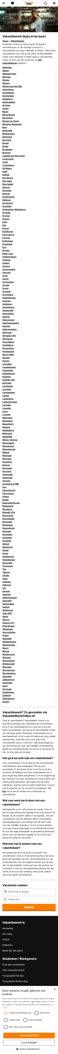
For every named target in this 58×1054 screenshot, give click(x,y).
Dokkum (6, 200)
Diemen (6, 193)
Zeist (4, 686)
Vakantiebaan (17, 41)
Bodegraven (8, 133)
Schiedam (7, 534)
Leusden (6, 408)
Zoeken (29, 907)
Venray (5, 619)
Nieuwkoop (8, 446)
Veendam (7, 600)
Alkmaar (6, 77)
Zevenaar (7, 689)
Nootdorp (7, 462)
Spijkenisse (8, 556)
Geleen (5, 263)
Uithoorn (6, 585)
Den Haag (7, 181)
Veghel (5, 607)
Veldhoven (7, 610)
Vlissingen (7, 629)
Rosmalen (7, 522)
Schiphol (6, 540)
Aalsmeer (7, 67)
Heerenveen (8, 320)
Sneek (5, 550)
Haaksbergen (9, 297)
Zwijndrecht (8, 698)
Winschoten (8, 660)
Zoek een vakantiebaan (13, 964)
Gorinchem (8, 282)
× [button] (55, 989)
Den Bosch (7, 178)
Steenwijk (7, 563)
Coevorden (8, 159)
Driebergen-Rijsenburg (14, 209)
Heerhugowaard (10, 323)
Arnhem (6, 105)
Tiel (4, 569)
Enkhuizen (7, 241)
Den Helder (7, 184)
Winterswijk (8, 664)
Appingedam (8, 102)
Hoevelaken (8, 342)
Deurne (6, 187)
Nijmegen (7, 455)
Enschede (7, 244)
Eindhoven (7, 231)
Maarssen (7, 417)
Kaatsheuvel (8, 373)
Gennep (6, 272)
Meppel (6, 427)
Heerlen (6, 326)
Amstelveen (8, 92)
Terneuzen (7, 566)
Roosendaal (8, 518)
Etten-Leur (7, 253)
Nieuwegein (8, 443)
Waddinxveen (9, 641)
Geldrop (6, 260)
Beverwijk (7, 130)
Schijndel (7, 537)
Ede (4, 225)
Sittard (5, 544)
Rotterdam (7, 525)
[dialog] (29, 1020)
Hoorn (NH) (8, 354)
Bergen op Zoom (10, 121)
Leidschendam (9, 402)
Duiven (5, 219)
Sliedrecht (7, 547)
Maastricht (7, 424)
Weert (5, 648)
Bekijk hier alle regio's (12, 950)
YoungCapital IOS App (13, 975)
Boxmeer (6, 140)
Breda (5, 146)
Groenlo (6, 291)
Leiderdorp (8, 398)
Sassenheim (8, 528)
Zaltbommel (8, 679)
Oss (4, 487)
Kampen (6, 376)
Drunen (6, 215)
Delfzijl (5, 174)
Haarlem (6, 301)
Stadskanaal (8, 559)
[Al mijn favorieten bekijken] (12, 3)
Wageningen (8, 645)
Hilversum (7, 339)
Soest (5, 553)
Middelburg (8, 430)
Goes (5, 275)
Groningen (7, 294)
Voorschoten (8, 632)
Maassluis (7, 421)
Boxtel (5, 143)
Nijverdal (6, 458)
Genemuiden (8, 269)
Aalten (5, 70)
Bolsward (7, 137)
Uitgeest (6, 581)
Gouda (5, 285)
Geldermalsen (9, 256)
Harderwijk (7, 310)
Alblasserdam (9, 73)
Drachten (7, 206)
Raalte (5, 499)
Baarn (5, 111)
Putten (5, 496)
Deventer (6, 190)
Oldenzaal (7, 477)
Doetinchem (8, 197)
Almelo (5, 80)
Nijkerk (5, 452)
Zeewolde (7, 682)
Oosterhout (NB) (10, 484)
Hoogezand (8, 351)
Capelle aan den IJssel (13, 155)
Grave (5, 288)
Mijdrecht (7, 433)
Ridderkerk (7, 506)
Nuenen (6, 465)
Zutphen (6, 695)
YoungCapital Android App (15, 981)
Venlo (5, 616)
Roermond (7, 515)
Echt (4, 222)
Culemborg (8, 165)
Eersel (5, 228)
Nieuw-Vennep (9, 439)
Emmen (6, 238)
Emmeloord (8, 234)
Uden (5, 578)
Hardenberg (8, 307)
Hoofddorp (7, 345)
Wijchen (6, 657)
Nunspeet (7, 468)
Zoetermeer (8, 692)
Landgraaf (7, 386)
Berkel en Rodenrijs (12, 124)
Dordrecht (7, 203)
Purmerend (8, 493)
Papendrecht (8, 490)
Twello (5, 575)
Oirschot (6, 471)
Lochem (6, 414)
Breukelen (7, 149)
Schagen (6, 531)
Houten (6, 357)
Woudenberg (9, 673)
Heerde (6, 316)
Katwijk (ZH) (8, 380)
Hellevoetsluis (9, 329)
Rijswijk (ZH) (8, 512)
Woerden (7, 667)
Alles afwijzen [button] (29, 1042)
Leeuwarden (8, 392)
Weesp (5, 651)
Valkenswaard (9, 597)
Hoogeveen (8, 348)
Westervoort (8, 654)
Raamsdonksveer (11, 503)
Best (4, 127)
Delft (4, 171)
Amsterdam (8, 96)
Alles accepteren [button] (29, 1035)
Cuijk (5, 162)
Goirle (5, 279)
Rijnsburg (7, 509)
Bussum (6, 152)
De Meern (7, 168)
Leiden (5, 395)
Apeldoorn (7, 99)
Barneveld (7, 118)
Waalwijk (6, 638)
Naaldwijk (7, 436)
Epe (4, 247)
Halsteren (7, 304)
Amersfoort (8, 89)
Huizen (5, 361)
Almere (6, 83)
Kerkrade (6, 383)
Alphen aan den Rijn (12, 86)
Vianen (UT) (8, 623)
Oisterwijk (7, 474)
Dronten (6, 212)
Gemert (6, 266)
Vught (5, 635)
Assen (5, 108)
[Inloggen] (54, 3)
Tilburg (6, 572)
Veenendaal (8, 604)
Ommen (6, 481)
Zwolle (5, 701)
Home (5, 41)
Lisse (5, 411)
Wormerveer (8, 670)
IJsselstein (7, 370)
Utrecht (6, 591)
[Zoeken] (46, 3)
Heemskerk (8, 313)
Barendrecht (8, 114)
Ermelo (6, 250)
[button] (29, 1049)
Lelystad (6, 405)
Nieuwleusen (8, 449)
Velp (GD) (7, 613)
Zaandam (7, 676)
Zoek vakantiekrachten (13, 970)
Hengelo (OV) (9, 335)
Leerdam (6, 389)
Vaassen (6, 594)
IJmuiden (7, 364)
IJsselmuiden (9, 367)
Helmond (6, 332)
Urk (4, 588)
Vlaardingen (8, 626)
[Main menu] (3, 3)
